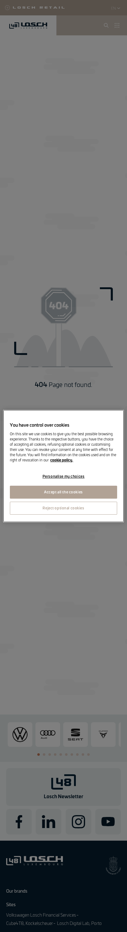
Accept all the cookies (63, 491)
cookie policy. (61, 459)
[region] (63, 466)
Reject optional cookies (63, 507)
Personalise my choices (64, 476)
